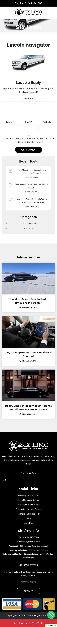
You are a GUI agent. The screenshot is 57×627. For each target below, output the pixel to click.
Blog (28, 518)
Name (10, 121)
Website (47, 121)
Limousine (28, 228)
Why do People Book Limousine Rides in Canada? (31, 186)
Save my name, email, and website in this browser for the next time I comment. (29, 140)
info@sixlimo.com (31, 541)
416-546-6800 (33, 3)
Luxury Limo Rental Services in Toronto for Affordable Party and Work (32, 200)
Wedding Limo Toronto (28, 495)
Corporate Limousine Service (29, 509)
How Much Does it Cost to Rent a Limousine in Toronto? (32, 171)
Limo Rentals (28, 223)
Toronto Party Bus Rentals (28, 504)
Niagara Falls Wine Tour (29, 513)
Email (28, 121)
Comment (28, 98)
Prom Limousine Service (28, 500)
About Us (28, 523)
